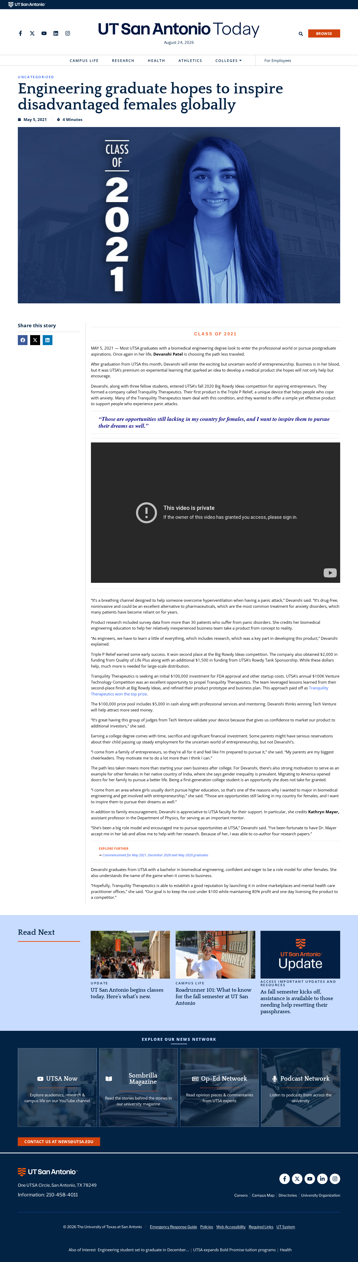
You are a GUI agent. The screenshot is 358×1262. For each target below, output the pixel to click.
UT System (285, 1226)
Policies (206, 1226)
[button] (23, 340)
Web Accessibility (231, 1226)
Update (99, 983)
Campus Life (84, 60)
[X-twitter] (32, 33)
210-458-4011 (62, 1194)
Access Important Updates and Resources (299, 983)
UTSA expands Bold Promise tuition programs (234, 1249)
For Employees (277, 60)
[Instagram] (67, 33)
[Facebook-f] (20, 33)
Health (156, 60)
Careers (241, 1195)
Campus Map (263, 1195)
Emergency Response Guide (173, 1226)
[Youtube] (44, 33)
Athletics (190, 60)
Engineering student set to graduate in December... (143, 1249)
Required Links (261, 1226)
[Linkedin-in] (322, 1179)
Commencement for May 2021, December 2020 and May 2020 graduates (155, 855)
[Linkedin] (55, 33)
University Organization (320, 1195)
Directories (288, 1195)
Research (123, 60)
